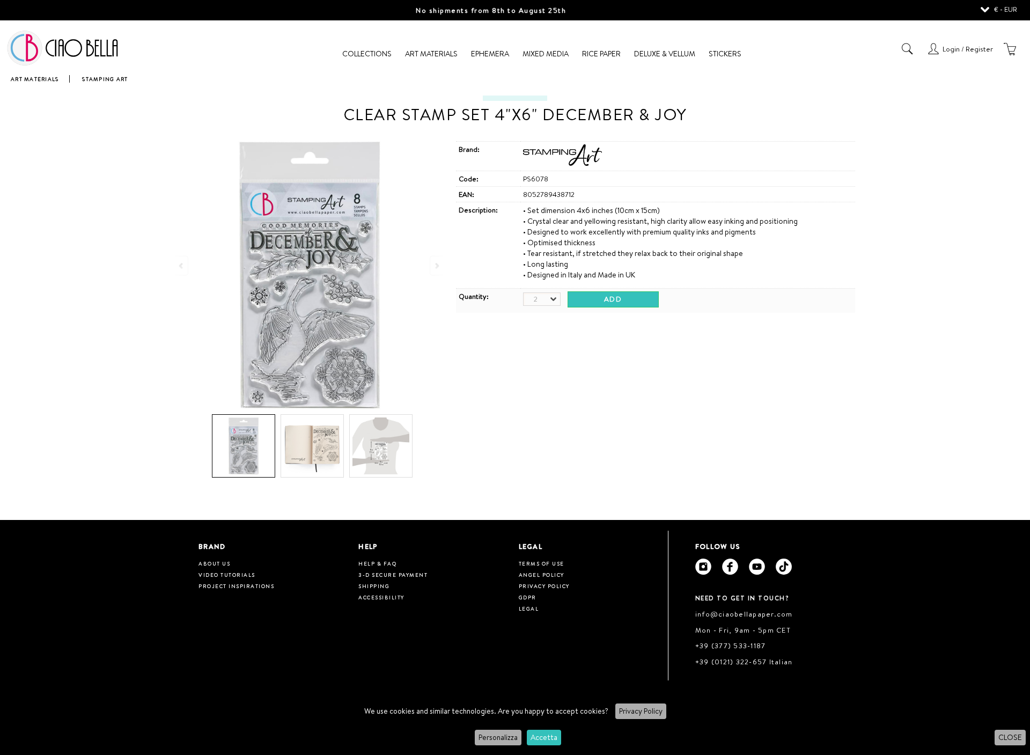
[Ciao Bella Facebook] (730, 567)
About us (214, 563)
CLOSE (1010, 737)
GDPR (527, 597)
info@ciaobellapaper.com (744, 614)
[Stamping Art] (562, 163)
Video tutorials (226, 574)
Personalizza (498, 737)
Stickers (725, 53)
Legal (529, 608)
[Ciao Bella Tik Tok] (784, 567)
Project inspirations (236, 586)
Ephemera (490, 53)
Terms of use (541, 563)
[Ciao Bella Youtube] (757, 567)
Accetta (544, 737)
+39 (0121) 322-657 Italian (744, 661)
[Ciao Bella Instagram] (703, 567)
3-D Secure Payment (393, 574)
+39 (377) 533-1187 (730, 645)
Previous (182, 265)
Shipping (373, 586)
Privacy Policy (641, 711)
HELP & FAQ (377, 563)
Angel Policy (541, 574)
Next (436, 265)
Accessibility (381, 597)
